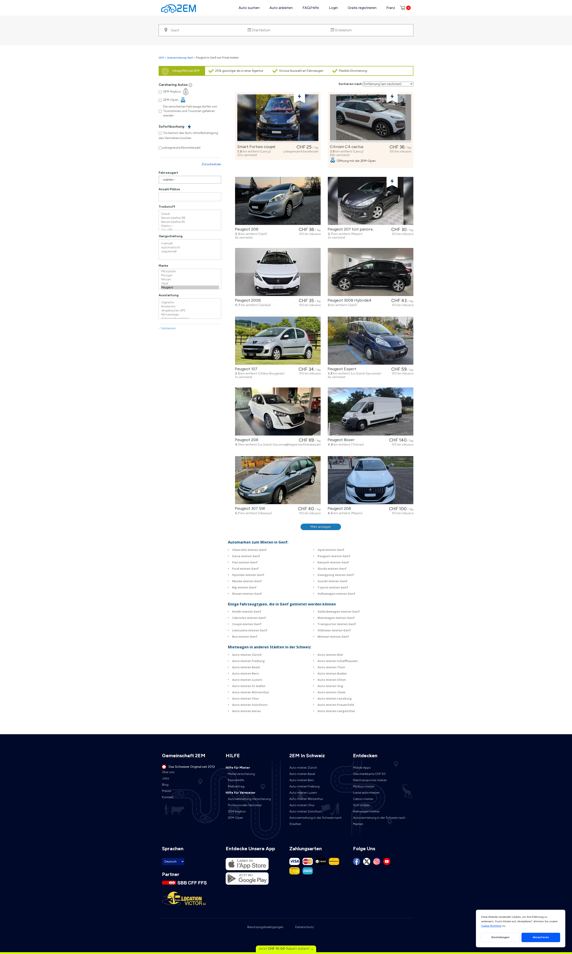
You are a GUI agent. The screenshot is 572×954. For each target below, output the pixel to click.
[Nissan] (190, 279)
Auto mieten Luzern (247, 680)
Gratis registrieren (362, 8)
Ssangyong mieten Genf (336, 575)
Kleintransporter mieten (370, 780)
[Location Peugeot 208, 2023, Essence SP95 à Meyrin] (370, 480)
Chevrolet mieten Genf (249, 550)
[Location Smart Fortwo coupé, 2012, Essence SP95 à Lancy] (277, 118)
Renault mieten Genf (333, 562)
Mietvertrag (236, 786)
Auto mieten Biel (330, 655)
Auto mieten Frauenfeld (336, 705)
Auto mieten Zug (330, 686)
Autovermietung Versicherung (249, 799)
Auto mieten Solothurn (249, 705)
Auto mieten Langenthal (336, 711)
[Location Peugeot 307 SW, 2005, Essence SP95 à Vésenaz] (278, 480)
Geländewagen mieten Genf (339, 611)
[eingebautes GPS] (190, 311)
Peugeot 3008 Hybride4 (349, 300)
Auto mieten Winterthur (250, 692)
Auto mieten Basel (246, 667)
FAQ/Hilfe (311, 8)
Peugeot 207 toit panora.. (350, 229)
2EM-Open (235, 818)
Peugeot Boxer (340, 439)
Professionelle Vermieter (245, 805)
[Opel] (190, 283)
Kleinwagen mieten (366, 811)
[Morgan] (190, 275)
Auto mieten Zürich (247, 655)
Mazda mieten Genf (247, 581)
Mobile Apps (362, 768)
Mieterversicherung (241, 774)
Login (333, 8)
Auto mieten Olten (332, 680)
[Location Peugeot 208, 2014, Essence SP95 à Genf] (278, 201)
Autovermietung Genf (180, 57)
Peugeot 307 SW (249, 508)
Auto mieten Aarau (246, 711)
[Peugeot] (190, 288)
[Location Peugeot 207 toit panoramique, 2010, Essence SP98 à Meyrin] (370, 201)
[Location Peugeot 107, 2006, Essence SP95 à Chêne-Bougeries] (278, 341)
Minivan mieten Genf (333, 637)
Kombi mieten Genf (246, 611)
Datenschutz (304, 927)
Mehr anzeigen (321, 527)
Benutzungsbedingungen (265, 927)
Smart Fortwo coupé (255, 146)
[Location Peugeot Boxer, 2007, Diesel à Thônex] (370, 411)
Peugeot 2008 (247, 300)
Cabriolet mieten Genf (249, 618)
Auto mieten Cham (331, 692)
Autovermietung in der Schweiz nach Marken (379, 821)
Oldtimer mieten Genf (334, 630)
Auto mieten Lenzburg (335, 698)
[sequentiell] (190, 252)
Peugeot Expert (341, 368)
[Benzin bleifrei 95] (190, 222)
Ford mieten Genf (245, 569)
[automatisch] (190, 247)
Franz (390, 8)
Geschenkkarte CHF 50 (369, 774)
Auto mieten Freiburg (248, 661)
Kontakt (168, 797)
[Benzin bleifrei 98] (190, 218)
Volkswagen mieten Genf (336, 594)
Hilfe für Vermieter (240, 793)
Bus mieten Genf (244, 637)
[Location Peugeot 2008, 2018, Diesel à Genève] (278, 272)
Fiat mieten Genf (245, 562)
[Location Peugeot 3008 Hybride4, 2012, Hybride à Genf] (370, 272)
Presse (166, 791)
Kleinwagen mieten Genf (336, 618)
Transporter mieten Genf (337, 624)
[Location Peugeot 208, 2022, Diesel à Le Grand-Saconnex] (278, 411)
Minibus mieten (363, 786)
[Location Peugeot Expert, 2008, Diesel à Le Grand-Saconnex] (370, 341)
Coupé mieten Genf (246, 624)
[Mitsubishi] (190, 271)
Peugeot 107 (245, 368)
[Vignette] (190, 302)
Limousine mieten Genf (249, 630)
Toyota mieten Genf (333, 587)
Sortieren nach (350, 84)
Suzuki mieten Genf (332, 581)
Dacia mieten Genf (246, 556)
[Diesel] (190, 214)
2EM (161, 57)
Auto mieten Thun (331, 667)
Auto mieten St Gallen (248, 686)
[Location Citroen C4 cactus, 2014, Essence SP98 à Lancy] (370, 118)
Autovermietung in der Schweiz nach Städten (315, 821)
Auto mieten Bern (245, 673)
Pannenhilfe (236, 780)
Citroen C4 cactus (346, 146)
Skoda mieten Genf (332, 569)
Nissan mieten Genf (247, 594)
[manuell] (190, 243)
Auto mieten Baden (332, 673)
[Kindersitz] (190, 307)
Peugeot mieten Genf (334, 556)
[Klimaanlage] (190, 315)
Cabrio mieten (363, 799)
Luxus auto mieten (366, 793)
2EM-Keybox (237, 811)
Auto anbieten (281, 8)
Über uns (168, 772)
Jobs (165, 778)
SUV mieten (361, 805)
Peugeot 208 (245, 229)
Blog (165, 785)
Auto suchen (249, 8)
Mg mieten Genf (244, 587)
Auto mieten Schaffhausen (338, 661)
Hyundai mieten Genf (248, 575)
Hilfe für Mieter (238, 768)
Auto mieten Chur (245, 698)
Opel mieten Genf (331, 550)
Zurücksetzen (211, 164)
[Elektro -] (190, 226)
